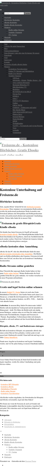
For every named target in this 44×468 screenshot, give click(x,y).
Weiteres (7, 66)
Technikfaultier (18, 123)
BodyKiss (16, 89)
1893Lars (16, 78)
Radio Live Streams (15, 73)
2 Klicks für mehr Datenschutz (14, 46)
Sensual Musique (18, 116)
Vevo (14, 128)
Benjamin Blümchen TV (21, 85)
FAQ (6, 57)
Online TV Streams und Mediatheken (21, 71)
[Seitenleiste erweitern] (1, 348)
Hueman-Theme (30, 461)
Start (5, 44)
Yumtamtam (17, 132)
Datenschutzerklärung (11, 51)
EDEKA (16, 96)
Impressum (8, 60)
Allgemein (7, 420)
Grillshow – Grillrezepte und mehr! (24, 107)
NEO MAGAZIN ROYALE (22, 112)
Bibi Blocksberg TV (20, 87)
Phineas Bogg (17, 114)
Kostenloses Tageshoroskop (18, 69)
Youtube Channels (15, 76)
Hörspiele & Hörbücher (12, 422)
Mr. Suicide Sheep (19, 110)
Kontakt (7, 62)
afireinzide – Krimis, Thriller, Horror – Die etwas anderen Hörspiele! (27, 81)
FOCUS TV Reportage (21, 101)
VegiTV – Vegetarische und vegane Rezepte (28, 125)
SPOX (15, 121)
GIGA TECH (17, 105)
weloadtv (16, 130)
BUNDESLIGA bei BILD (22, 91)
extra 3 (15, 98)
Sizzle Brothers (18, 119)
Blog (6, 48)
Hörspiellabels (9, 424)
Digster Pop (17, 94)
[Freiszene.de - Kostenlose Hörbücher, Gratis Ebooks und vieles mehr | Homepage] (22, 5)
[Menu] (1, 431)
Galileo (15, 103)
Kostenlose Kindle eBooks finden (15, 64)
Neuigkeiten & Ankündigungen (15, 426)
